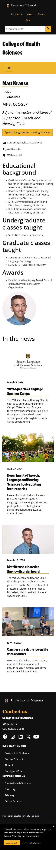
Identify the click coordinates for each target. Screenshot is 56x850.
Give (28, 20)
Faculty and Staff (14, 771)
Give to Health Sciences (18, 783)
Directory (16, 14)
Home (7, 92)
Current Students (14, 759)
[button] (31, 842)
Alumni (9, 765)
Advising (9, 795)
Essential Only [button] (12, 843)
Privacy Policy (10, 836)
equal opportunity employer (26, 815)
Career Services (13, 801)
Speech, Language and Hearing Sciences (27, 132)
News (30, 14)
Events (41, 14)
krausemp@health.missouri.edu (25, 142)
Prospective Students (17, 753)
